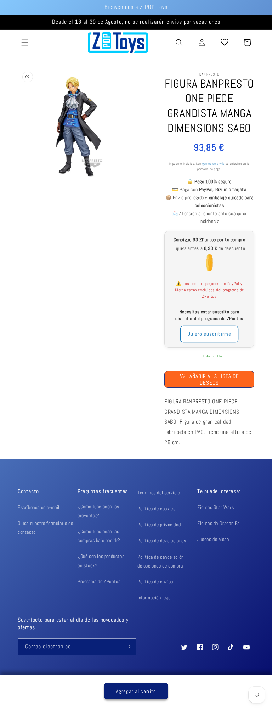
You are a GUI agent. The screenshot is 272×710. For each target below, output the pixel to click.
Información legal (154, 597)
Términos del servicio (158, 493)
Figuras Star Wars (215, 507)
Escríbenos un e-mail (39, 507)
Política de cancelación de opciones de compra (160, 561)
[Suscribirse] (128, 646)
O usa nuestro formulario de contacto (45, 527)
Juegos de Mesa (213, 539)
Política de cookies (156, 508)
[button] (24, 42)
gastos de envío (213, 164)
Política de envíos (155, 581)
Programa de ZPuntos (99, 581)
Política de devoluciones (161, 540)
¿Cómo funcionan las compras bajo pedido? (99, 535)
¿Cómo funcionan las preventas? (98, 511)
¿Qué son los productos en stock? (101, 560)
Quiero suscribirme (209, 333)
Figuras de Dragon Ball (219, 523)
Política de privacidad (159, 524)
